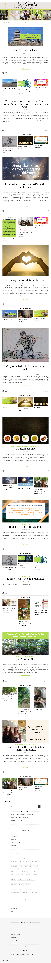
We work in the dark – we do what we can (19, 817)
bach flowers (14, 861)
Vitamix (31, 894)
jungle (27, 874)
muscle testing (31, 879)
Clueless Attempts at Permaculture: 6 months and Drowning (24, 711)
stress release (15, 892)
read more (25, 68)
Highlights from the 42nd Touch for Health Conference (9, 610)
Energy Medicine (25, 48)
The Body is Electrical (24, 488)
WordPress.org (14, 911)
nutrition (13, 884)
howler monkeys (33, 871)
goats (35, 866)
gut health (14, 869)
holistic (13, 871)
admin (6, 72)
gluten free (14, 866)
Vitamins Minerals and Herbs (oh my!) (30, 446)
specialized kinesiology (28, 889)
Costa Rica (14, 863)
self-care (28, 887)
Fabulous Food (14, 839)
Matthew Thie (21, 879)
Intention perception (39, 318)
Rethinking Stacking (25, 50)
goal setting (28, 866)
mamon (37, 876)
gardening (33, 863)
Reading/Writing (14, 848)
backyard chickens (25, 861)
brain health (35, 861)
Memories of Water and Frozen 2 (18, 826)
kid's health (34, 874)
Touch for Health (15, 894)
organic (21, 884)
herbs (36, 869)
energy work (26, 863)
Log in (12, 902)
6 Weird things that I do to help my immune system (22, 814)
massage (13, 879)
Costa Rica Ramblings (21, 656)
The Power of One (25, 659)
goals (21, 866)
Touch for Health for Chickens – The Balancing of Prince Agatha (25, 623)
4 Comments (46, 681)
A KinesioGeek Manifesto (9, 239)
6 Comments (46, 72)
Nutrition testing (22, 146)
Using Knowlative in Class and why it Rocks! (25, 368)
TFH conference (33, 892)
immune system (19, 874)
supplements (24, 892)
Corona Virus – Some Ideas (16, 820)
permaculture (14, 887)
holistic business (22, 871)
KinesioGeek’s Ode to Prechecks (25, 578)
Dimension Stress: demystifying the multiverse (25, 186)
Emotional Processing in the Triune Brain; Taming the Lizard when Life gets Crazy (26, 103)
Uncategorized (14, 851)
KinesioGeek (14, 876)
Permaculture (13, 845)
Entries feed (13, 905)
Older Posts (7, 801)
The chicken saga (38, 709)
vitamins (25, 894)
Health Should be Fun (30, 277)
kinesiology (22, 876)
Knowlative (30, 876)
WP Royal (10, 960)
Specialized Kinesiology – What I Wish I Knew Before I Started (41, 612)
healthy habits (29, 869)
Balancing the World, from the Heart (25, 280)
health (21, 869)
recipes (22, 887)
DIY (20, 863)
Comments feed (14, 908)
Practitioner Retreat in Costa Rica (18, 823)
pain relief (27, 884)
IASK (12, 874)
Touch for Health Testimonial (25, 526)
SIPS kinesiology (15, 889)
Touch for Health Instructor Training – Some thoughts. (40, 491)
